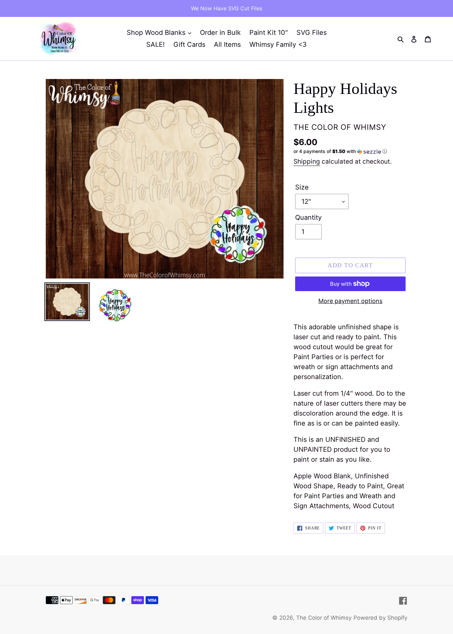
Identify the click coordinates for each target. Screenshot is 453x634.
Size (302, 187)
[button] (340, 151)
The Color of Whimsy (324, 617)
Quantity (308, 217)
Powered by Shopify (380, 617)
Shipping (306, 161)
